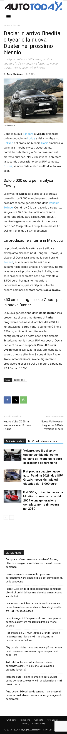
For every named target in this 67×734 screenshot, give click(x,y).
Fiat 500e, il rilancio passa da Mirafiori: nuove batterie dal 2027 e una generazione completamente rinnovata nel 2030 (43, 500)
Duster (8, 166)
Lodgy (31, 138)
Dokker (8, 143)
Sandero (28, 133)
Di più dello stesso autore (42, 441)
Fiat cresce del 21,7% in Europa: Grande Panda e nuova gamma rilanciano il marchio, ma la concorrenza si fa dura (33, 636)
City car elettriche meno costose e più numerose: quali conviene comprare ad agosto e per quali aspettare (34, 651)
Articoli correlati (15, 441)
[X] (15, 400)
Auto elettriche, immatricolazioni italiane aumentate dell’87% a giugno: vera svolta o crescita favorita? (30, 666)
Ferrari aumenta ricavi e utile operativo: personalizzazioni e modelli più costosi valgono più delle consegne (34, 578)
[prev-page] (6, 517)
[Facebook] (7, 400)
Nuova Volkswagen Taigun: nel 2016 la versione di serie (52, 425)
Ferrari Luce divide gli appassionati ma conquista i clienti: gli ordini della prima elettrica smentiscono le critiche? (34, 592)
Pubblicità (38, 719)
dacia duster (19, 379)
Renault (8, 262)
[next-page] (11, 517)
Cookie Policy (38, 723)
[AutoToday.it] (33, 6)
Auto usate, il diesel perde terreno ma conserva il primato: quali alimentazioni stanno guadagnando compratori (34, 695)
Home (7, 25)
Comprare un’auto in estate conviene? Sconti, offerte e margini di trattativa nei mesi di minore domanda (33, 563)
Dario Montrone (15, 74)
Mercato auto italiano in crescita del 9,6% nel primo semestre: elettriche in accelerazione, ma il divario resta (34, 680)
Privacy (25, 723)
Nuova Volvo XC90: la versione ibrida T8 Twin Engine (17, 425)
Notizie (16, 25)
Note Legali (52, 719)
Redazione (25, 719)
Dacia (44, 143)
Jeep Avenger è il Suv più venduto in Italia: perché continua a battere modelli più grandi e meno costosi (33, 622)
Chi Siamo (11, 719)
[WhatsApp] (23, 400)
